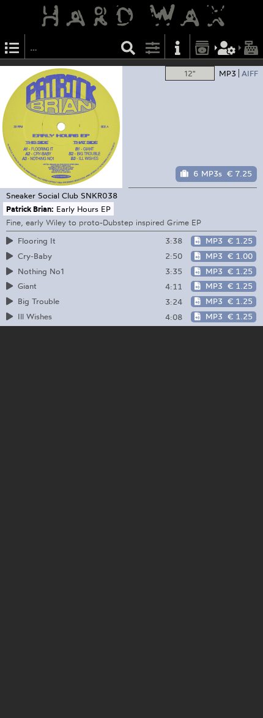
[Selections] (12, 46)
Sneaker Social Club (42, 195)
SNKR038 (99, 195)
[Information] (177, 46)
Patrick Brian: (30, 209)
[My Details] (227, 46)
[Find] (128, 46)
